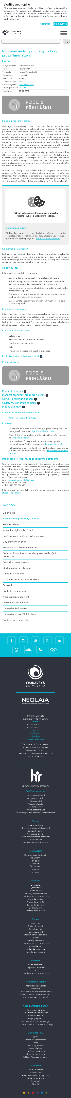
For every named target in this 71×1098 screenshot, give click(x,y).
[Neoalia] (35, 701)
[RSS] (40, 650)
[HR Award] (35, 778)
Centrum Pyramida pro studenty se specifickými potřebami (29, 555)
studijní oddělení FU (11, 493)
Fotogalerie (35, 861)
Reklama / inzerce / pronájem (35, 1057)
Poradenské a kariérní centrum (20, 547)
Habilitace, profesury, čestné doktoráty (36, 995)
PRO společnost (35, 1048)
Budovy (35, 870)
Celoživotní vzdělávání (15, 602)
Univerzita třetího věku (15, 608)
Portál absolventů (35, 965)
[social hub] (53, 650)
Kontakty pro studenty (35, 952)
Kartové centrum (35, 840)
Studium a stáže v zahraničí (35, 935)
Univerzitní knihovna (35, 825)
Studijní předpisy (35, 946)
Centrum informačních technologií (35, 837)
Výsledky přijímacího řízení (18, 530)
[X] (47, 640)
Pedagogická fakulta (35, 798)
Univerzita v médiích (35, 1078)
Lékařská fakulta (36, 807)
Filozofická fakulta (35, 804)
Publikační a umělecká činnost (35, 1013)
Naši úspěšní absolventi (16, 597)
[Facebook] (11, 640)
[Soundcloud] (28, 650)
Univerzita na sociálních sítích (19, 614)
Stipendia (8, 585)
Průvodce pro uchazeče (16, 562)
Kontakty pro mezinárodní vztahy (35, 997)
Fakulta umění (36, 801)
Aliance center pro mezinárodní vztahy (35, 992)
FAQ (35, 971)
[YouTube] (36, 640)
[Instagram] (23, 640)
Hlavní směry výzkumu (35, 1010)
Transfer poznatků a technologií (35, 1022)
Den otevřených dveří (35, 905)
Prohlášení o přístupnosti (35, 1040)
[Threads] (16, 650)
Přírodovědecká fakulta (35, 810)
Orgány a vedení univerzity (35, 855)
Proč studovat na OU (35, 902)
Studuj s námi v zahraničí (17, 568)
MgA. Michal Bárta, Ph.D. (42, 431)
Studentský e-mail (35, 926)
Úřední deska (35, 867)
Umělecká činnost (35, 1016)
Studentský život (35, 908)
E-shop (35, 1043)
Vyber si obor (35, 888)
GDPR (35, 1037)
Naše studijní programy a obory (21, 518)
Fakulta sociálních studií (35, 795)
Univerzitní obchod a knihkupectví (35, 828)
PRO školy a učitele (35, 1046)
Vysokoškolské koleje (35, 834)
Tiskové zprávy (35, 1073)
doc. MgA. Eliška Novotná (48, 239)
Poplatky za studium (14, 591)
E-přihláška (9, 513)
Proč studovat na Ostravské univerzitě (24, 536)
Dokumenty (35, 858)
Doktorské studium (13, 573)
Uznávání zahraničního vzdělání (21, 579)
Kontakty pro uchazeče (15, 620)
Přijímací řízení (11, 524)
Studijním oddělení (20, 438)
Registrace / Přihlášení (35, 968)
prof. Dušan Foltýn (26, 85)
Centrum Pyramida (54, 444)
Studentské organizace (35, 949)
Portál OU (35, 923)
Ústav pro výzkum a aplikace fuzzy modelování (35, 813)
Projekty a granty (35, 1019)
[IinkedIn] (59, 640)
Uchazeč (9, 505)
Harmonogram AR (35, 932)
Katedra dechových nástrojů (22, 418)
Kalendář (35, 864)
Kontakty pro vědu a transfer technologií (36, 1025)
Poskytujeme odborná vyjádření (35, 1076)
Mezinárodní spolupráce (35, 986)
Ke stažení (35, 1081)
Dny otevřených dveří (14, 542)
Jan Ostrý (22, 88)
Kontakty (35, 872)
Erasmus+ (35, 989)
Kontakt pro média (35, 1070)
